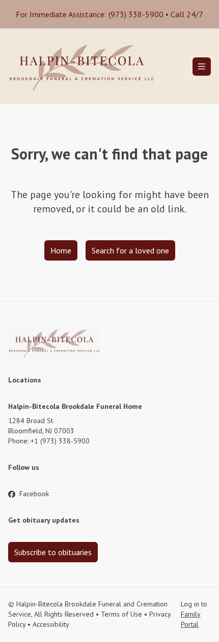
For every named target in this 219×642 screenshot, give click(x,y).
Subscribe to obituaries (53, 552)
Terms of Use (121, 614)
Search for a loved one (130, 250)
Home (60, 250)
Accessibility (51, 624)
